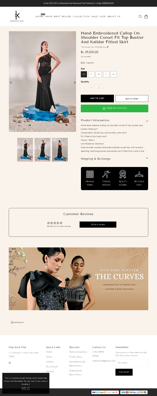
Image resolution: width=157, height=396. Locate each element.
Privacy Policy (76, 357)
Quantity (85, 82)
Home (49, 352)
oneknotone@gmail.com (103, 361)
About (49, 357)
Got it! (26, 388)
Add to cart (97, 98)
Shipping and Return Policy (75, 373)
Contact (50, 362)
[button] (77, 306)
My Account (52, 367)
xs (84, 74)
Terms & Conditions (78, 352)
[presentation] (22, 280)
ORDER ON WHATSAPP (116, 108)
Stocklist (50, 372)
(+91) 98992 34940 (98, 354)
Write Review (100, 47)
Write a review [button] (98, 225)
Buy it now (132, 99)
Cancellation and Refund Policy (77, 364)
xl (114, 74)
